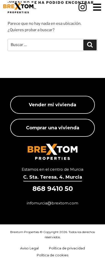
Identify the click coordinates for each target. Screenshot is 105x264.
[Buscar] (90, 45)
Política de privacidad (67, 248)
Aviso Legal (29, 248)
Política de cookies (52, 255)
